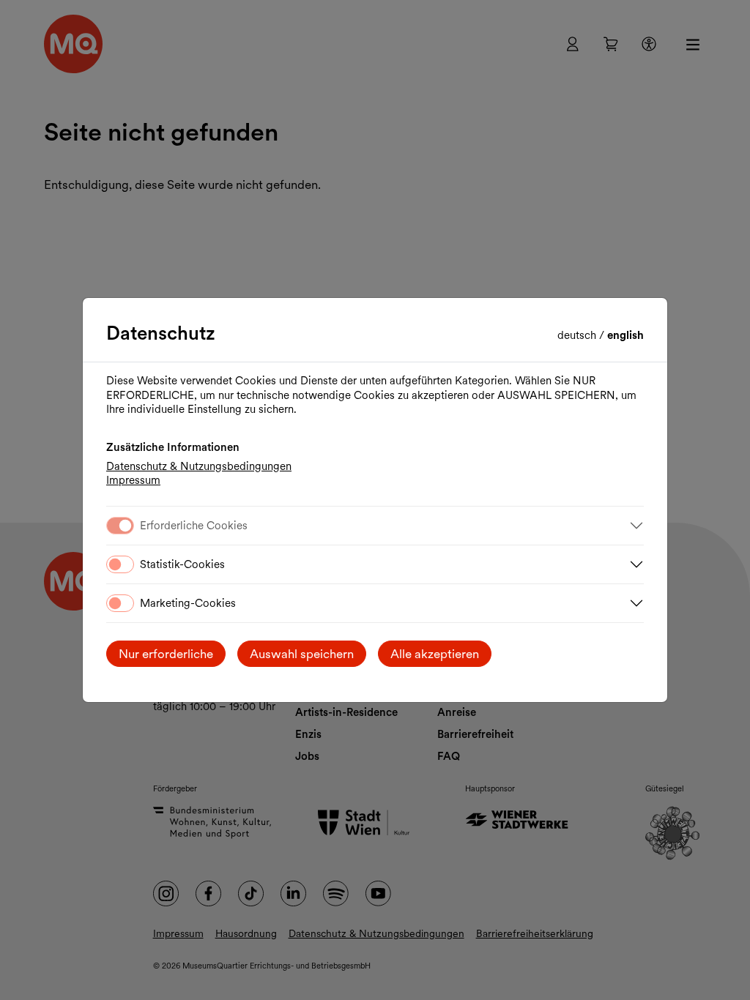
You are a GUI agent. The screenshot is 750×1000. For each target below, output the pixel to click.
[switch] (120, 564)
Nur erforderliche (166, 653)
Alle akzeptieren (434, 653)
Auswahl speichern (302, 653)
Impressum (133, 480)
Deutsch (578, 335)
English (625, 335)
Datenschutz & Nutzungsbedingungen (199, 466)
